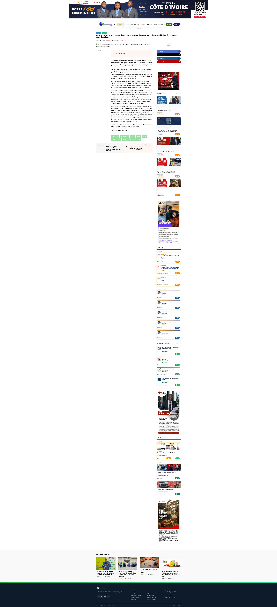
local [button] (129, 139)
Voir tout (177, 93)
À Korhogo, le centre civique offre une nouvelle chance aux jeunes (149, 571)
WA (178, 458)
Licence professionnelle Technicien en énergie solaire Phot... (170, 348)
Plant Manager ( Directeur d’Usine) (169, 279)
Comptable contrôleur (166, 301)
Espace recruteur (152, 599)
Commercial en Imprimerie (167, 321)
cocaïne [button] (133, 136)
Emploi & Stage (134, 591)
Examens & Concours (135, 597)
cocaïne (148, 76)
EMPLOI (127, 24)
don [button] (139, 139)
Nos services (151, 590)
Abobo (147, 83)
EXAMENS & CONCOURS (159, 24)
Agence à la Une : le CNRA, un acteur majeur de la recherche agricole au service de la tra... (105, 573)
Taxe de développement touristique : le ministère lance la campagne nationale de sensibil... (127, 574)
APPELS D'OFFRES (135, 24)
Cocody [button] (114, 139)
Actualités (133, 590)
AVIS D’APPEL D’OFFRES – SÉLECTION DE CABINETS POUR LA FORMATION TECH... (166, 172)
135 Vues (120, 578)
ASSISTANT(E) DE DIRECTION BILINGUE (170, 255)
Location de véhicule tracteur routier (165, 489)
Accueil (98, 33)
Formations (133, 599)
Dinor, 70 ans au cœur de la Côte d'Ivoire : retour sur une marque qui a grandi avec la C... (170, 574)
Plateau (138, 83)
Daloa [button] (134, 139)
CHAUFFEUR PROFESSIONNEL (167, 331)
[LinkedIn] (101, 596)
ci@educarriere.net (171, 595)
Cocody (129, 83)
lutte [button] (119, 139)
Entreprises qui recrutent (153, 593)
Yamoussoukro (147, 124)
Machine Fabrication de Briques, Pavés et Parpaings (166, 473)
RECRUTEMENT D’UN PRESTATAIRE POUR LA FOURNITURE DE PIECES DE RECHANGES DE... (167, 131)
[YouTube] (105, 596)
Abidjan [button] (139, 136)
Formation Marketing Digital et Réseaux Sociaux (170, 379)
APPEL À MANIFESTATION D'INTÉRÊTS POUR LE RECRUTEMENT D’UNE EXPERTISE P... (167, 150)
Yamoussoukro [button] (124, 136)
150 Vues (99, 576)
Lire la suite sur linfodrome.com (119, 130)
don (141, 99)
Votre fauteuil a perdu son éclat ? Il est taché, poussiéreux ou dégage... (167, 453)
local (132, 94)
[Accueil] (114, 24)
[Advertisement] (102, 73)
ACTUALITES (120, 24)
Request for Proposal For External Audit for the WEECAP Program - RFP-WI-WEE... (167, 110)
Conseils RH (151, 595)
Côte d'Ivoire (146, 60)
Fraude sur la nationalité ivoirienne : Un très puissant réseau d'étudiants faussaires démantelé (113, 148)
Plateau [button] (145, 136)
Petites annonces (152, 591)
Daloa (132, 106)
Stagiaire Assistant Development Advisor (170, 267)
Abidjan (114, 71)
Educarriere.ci (103, 605)
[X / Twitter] (108, 596)
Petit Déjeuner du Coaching (168, 368)
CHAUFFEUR (164, 291)
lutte (132, 62)
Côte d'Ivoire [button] (115, 136)
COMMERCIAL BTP (165, 311)
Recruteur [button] (169, 24)
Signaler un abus (176, 605)
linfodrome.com (104, 40)
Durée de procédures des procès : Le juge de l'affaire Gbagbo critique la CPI (134, 148)
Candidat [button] (176, 24)
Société (104, 33)
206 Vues (164, 578)
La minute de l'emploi (136, 595)
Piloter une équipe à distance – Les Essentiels (169, 359)
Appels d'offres (134, 593)
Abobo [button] (124, 139)
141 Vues (142, 574)
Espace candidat (152, 597)
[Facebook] (98, 596)
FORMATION (149, 24)
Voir (178, 114)
